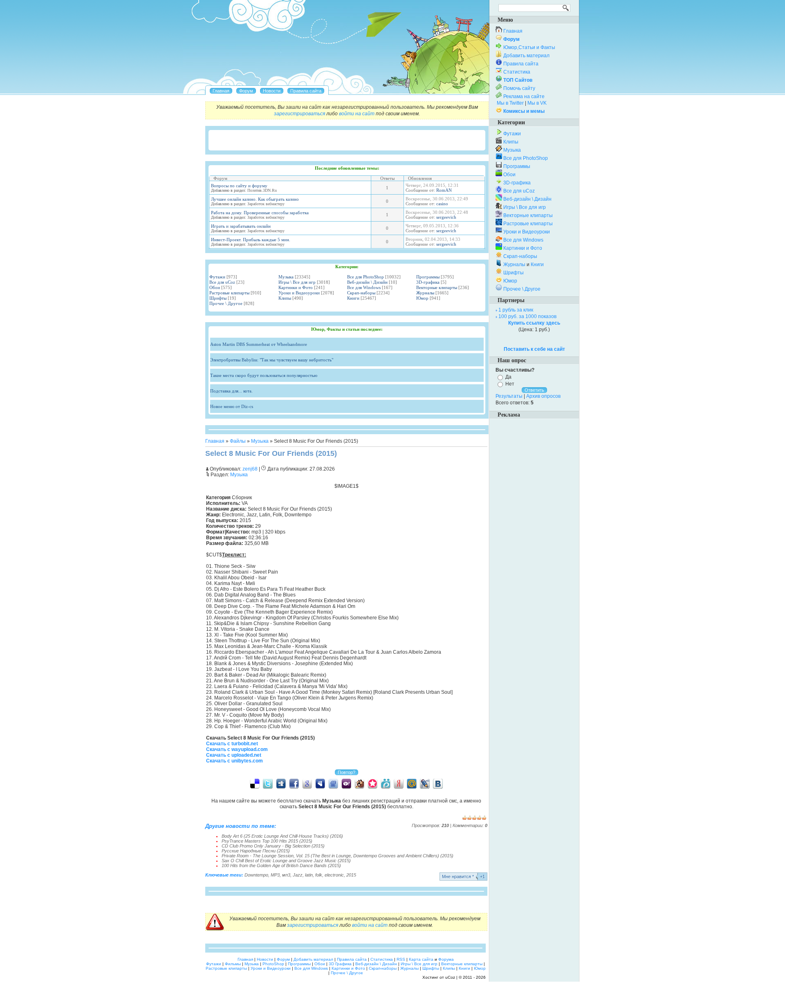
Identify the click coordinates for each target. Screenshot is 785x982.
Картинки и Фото (295, 287)
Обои (214, 287)
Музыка (286, 276)
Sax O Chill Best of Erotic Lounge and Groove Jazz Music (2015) (286, 860)
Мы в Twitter (510, 103)
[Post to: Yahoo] (346, 783)
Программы (428, 276)
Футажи (217, 276)
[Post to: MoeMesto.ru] (385, 783)
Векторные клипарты (436, 287)
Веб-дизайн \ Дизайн (367, 282)
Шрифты (218, 298)
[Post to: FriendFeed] (333, 783)
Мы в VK (537, 103)
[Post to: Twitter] (267, 783)
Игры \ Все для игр (297, 282)
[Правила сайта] (305, 90)
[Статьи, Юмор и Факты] (271, 90)
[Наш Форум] (246, 90)
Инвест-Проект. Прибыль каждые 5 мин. (250, 239)
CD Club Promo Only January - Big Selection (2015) (273, 845)
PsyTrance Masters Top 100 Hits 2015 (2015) (267, 841)
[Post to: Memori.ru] (372, 783)
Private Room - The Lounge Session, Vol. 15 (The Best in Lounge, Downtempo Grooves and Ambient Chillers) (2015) (337, 855)
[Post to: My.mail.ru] (411, 783)
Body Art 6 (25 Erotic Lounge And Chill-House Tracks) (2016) (282, 836)
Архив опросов (543, 396)
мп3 (286, 874)
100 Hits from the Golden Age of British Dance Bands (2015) (281, 865)
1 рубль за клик (515, 310)
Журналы (425, 292)
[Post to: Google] (307, 783)
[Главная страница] (221, 90)
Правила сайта (520, 64)
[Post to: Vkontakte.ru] (437, 783)
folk (318, 874)
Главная (214, 441)
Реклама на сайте (524, 96)
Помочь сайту (519, 88)
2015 (351, 874)
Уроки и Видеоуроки (299, 292)
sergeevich (446, 217)
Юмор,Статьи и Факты (529, 47)
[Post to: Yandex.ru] (398, 783)
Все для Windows (364, 287)
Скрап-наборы (361, 292)
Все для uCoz (222, 282)
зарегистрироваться (299, 114)
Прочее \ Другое (225, 303)
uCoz (450, 977)
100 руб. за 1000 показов (527, 316)
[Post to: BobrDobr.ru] (359, 783)
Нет (509, 384)
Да (508, 377)
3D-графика (428, 282)
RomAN (444, 190)
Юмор (422, 298)
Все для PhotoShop (365, 276)
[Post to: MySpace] (320, 783)
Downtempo (256, 874)
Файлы (238, 441)
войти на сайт (357, 114)
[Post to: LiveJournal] (424, 783)
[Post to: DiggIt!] (280, 783)
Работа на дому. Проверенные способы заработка (260, 212)
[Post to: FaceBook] (294, 783)
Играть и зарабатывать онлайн (241, 226)
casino (442, 203)
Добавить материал (526, 55)
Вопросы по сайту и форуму (239, 185)
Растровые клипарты (229, 292)
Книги (353, 298)
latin (309, 874)
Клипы (284, 298)
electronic (334, 874)
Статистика (516, 72)
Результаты (509, 396)
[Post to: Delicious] (254, 783)
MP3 (275, 874)
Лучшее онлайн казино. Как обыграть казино (255, 199)
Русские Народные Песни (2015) (256, 850)
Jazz (298, 874)
